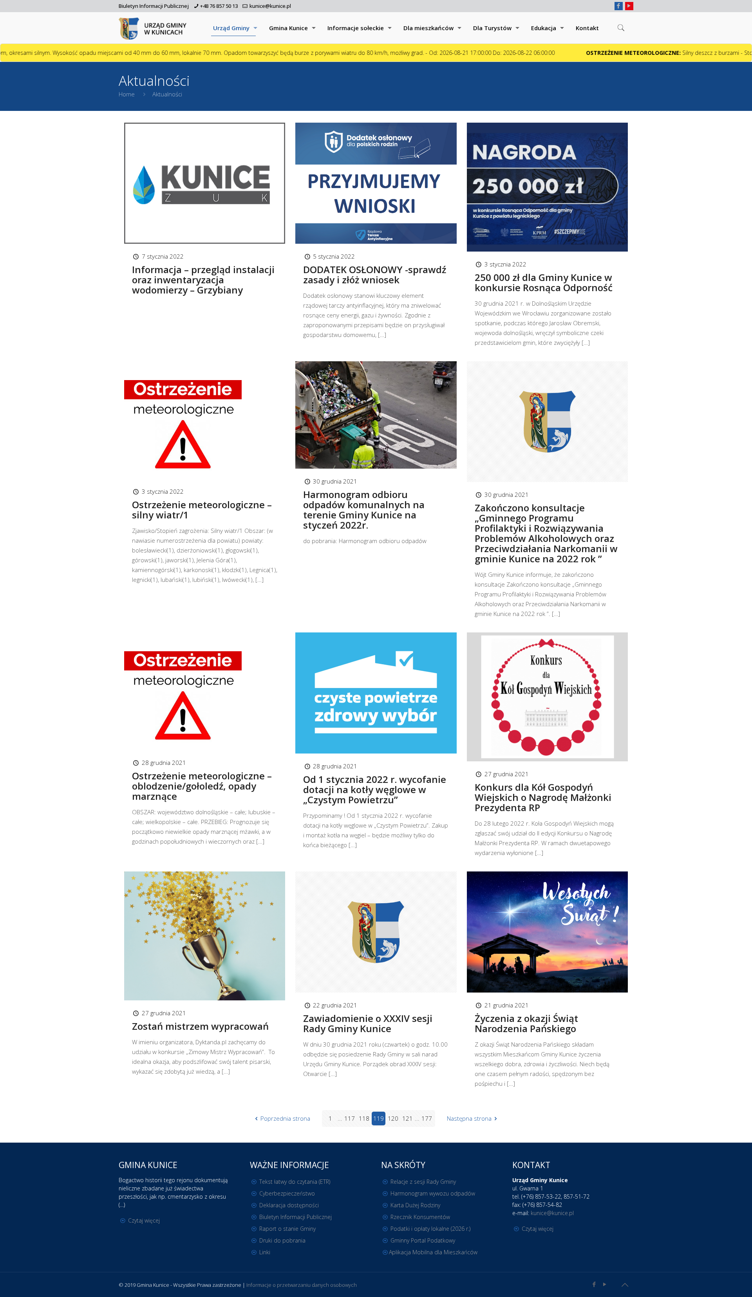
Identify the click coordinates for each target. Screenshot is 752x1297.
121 (407, 1118)
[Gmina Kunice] (154, 27)
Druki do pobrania (282, 1240)
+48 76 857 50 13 (219, 5)
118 (364, 1118)
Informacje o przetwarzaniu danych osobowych (301, 1284)
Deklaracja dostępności (289, 1205)
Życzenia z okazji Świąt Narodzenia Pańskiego (526, 1023)
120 (393, 1118)
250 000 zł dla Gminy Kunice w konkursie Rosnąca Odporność (544, 282)
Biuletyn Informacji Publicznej (154, 5)
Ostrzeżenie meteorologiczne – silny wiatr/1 (202, 509)
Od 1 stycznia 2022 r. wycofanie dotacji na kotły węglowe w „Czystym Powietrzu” (374, 789)
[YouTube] (629, 5)
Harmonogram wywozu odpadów (432, 1193)
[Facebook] (619, 5)
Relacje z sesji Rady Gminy (423, 1181)
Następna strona (469, 1118)
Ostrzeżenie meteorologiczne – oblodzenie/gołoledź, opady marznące (202, 785)
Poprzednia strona (285, 1118)
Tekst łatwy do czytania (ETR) (294, 1181)
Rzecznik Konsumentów (420, 1217)
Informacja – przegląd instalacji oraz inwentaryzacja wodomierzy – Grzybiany (203, 279)
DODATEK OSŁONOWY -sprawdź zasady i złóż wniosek (374, 274)
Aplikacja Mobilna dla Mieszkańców (433, 1252)
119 (378, 1118)
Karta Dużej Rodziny (415, 1205)
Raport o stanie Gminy (287, 1228)
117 (349, 1118)
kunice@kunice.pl (270, 5)
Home (127, 94)
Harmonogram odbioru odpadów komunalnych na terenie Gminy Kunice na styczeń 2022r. (364, 509)
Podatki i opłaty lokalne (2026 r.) (430, 1228)
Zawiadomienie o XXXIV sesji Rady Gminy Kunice (367, 1023)
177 (426, 1118)
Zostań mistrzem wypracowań (200, 1026)
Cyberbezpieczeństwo (287, 1193)
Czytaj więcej (144, 1220)
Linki (264, 1252)
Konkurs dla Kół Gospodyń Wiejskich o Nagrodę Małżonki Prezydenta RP (543, 797)
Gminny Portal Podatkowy (422, 1240)
